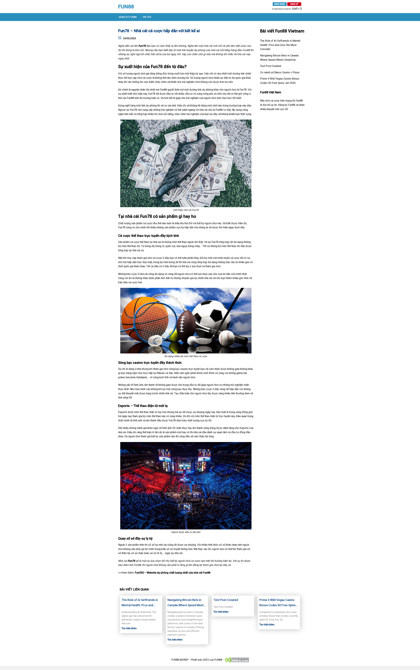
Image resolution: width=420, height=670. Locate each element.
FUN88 (126, 6)
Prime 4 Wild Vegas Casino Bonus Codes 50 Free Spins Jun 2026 (279, 80)
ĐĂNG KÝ (294, 4)
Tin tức (147, 17)
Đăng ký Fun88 (128, 17)
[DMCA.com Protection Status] (236, 659)
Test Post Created (270, 66)
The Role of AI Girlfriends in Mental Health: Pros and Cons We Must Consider (280, 45)
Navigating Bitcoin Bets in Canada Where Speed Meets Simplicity (279, 57)
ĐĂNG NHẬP (279, 4)
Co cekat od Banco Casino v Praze (279, 72)
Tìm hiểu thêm (129, 628)
